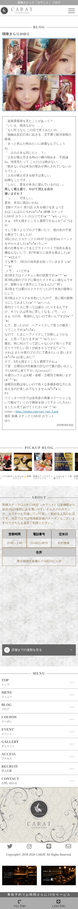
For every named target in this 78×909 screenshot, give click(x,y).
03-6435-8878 (39, 543)
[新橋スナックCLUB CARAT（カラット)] (16, 11)
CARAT (41, 854)
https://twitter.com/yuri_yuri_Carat (37, 411)
